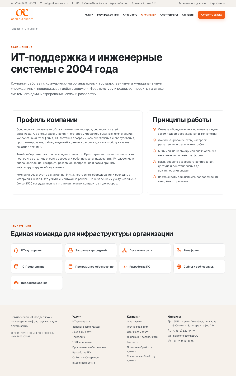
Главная (16, 28)
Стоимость (130, 14)
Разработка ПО (81, 352)
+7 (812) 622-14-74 (25, 3)
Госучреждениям (108, 14)
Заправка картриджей (86, 326)
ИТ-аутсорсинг (81, 321)
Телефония (79, 336)
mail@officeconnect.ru (56, 3)
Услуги (88, 14)
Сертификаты (217, 3)
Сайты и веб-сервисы (85, 357)
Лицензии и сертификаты (142, 336)
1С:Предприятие (82, 342)
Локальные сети (82, 331)
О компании (148, 14)
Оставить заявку (211, 14)
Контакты (188, 14)
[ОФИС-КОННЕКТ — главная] (34, 15)
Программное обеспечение (89, 347)
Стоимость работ (138, 331)
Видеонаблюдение (83, 362)
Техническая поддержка (192, 3)
